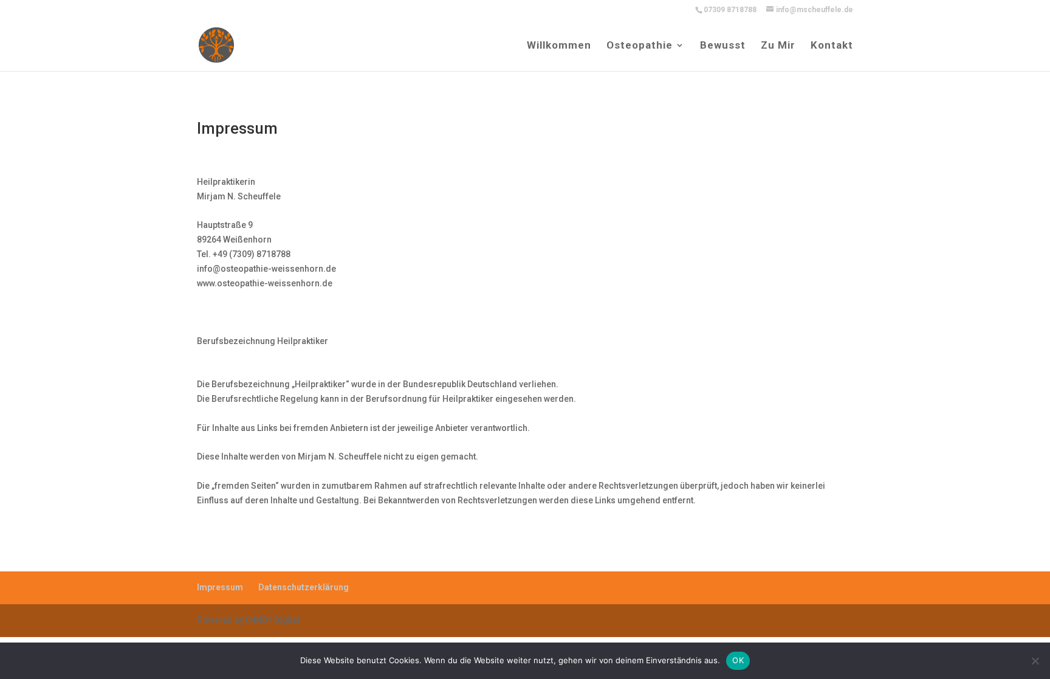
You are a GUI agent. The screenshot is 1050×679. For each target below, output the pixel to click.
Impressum (220, 587)
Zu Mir (778, 46)
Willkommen (559, 46)
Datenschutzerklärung (303, 587)
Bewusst (723, 46)
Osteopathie (639, 46)
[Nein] (1035, 661)
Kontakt (832, 46)
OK (738, 660)
